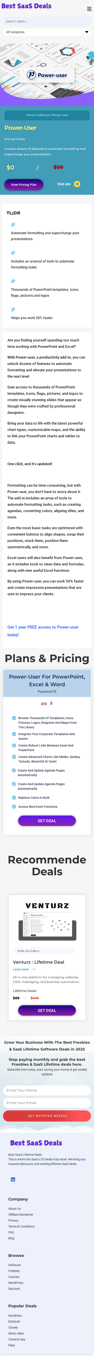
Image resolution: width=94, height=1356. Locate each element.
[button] (84, 9)
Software (43, 115)
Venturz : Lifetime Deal (38, 962)
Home (30, 115)
